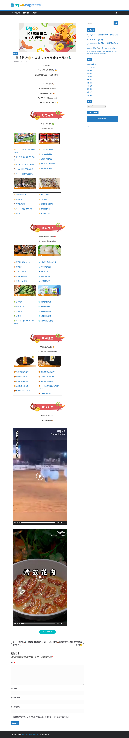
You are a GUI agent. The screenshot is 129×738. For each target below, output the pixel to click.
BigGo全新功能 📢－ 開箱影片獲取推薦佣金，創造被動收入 (29, 643)
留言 (13, 662)
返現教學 (89, 95)
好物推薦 (15, 53)
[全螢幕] (64, 523)
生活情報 (89, 89)
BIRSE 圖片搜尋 (91, 67)
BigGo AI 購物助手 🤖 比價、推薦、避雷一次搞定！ (102, 48)
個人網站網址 (15, 707)
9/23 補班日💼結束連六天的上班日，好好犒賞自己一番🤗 (65, 643)
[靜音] (61, 523)
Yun (27, 62)
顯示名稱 (14, 688)
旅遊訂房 (89, 79)
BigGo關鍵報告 (91, 64)
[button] (38, 13)
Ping (88, 126)
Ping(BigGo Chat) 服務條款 (95, 40)
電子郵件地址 (15, 697)
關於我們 (26, 13)
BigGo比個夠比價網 (100, 118)
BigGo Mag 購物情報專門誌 (30, 734)
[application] (40, 476)
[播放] (15, 523)
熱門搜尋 (89, 86)
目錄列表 (34, 13)
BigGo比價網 (16, 13)
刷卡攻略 (89, 73)
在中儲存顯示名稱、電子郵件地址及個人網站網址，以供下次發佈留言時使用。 (42, 717)
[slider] (38, 522)
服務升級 (89, 83)
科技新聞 (89, 92)
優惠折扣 (89, 70)
